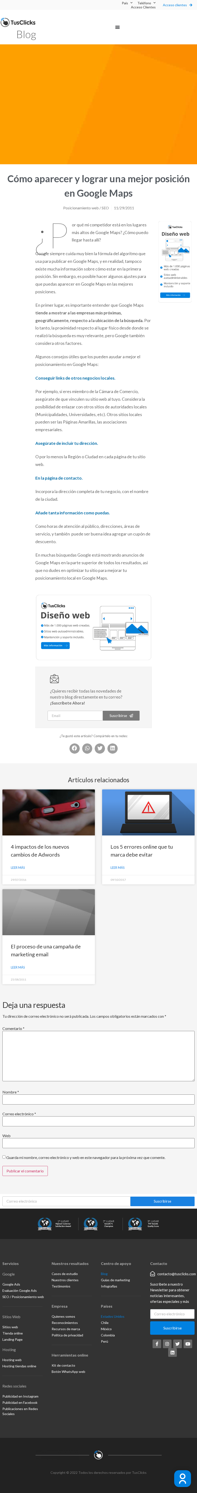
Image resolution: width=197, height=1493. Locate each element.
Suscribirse (162, 1201)
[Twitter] (177, 1344)
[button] (117, 27)
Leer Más (18, 868)
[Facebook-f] (157, 1344)
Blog (26, 34)
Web (6, 1136)
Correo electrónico (19, 1114)
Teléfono (144, 3)
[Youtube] (188, 1344)
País (125, 3)
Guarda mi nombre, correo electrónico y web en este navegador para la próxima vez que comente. (85, 1157)
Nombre (10, 1092)
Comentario (13, 1028)
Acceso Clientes (143, 7)
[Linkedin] (172, 1352)
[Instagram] (167, 1344)
